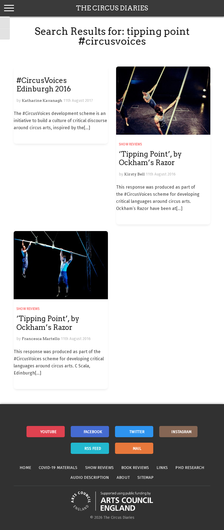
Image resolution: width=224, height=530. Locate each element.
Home (25, 467)
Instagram (181, 432)
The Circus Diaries (112, 8)
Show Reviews (130, 144)
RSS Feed (92, 448)
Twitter (137, 432)
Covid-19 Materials (58, 467)
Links (162, 467)
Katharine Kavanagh (42, 100)
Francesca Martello (41, 338)
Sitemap (145, 477)
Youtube (48, 432)
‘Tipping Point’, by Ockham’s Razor (150, 158)
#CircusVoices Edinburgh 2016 (43, 84)
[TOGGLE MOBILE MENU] (9, 8)
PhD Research (189, 467)
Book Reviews (135, 467)
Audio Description (89, 477)
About (123, 477)
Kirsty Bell (134, 174)
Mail (137, 448)
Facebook (93, 432)
